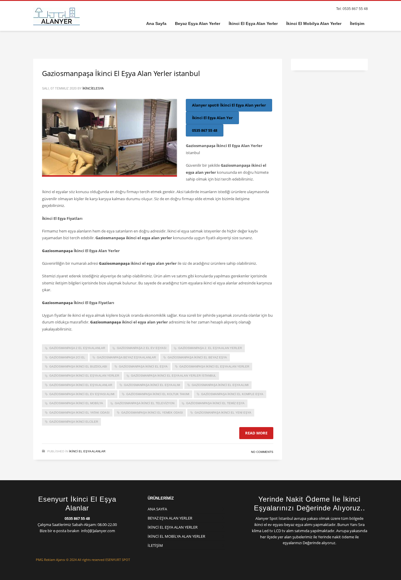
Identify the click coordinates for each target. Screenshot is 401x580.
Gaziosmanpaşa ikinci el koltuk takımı (157, 394)
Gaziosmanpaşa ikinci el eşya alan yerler (214, 366)
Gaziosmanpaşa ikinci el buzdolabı (78, 366)
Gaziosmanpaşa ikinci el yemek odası (152, 412)
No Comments (262, 451)
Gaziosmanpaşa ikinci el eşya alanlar (80, 385)
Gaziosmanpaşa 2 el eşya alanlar (77, 348)
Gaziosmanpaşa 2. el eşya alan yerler (210, 348)
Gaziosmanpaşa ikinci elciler (73, 421)
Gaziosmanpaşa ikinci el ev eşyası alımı (81, 394)
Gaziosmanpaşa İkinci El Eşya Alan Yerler (84, 375)
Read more (256, 433)
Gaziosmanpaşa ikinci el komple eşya (232, 394)
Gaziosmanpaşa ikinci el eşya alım (152, 385)
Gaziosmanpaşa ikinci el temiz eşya (215, 403)
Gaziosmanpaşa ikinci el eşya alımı (220, 385)
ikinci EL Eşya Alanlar (87, 451)
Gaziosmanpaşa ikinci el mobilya (76, 403)
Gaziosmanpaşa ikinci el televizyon (144, 403)
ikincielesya (93, 88)
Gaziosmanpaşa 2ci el (67, 357)
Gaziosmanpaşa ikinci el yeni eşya (223, 412)
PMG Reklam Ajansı (50, 559)
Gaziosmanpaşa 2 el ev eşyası (141, 348)
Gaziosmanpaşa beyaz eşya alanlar (126, 357)
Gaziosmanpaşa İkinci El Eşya (143, 366)
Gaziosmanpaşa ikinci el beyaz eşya (197, 357)
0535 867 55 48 (204, 130)
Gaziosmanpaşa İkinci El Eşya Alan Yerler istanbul (121, 73)
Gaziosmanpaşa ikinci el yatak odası (79, 412)
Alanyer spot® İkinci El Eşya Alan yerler (229, 105)
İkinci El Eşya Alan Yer (212, 117)
